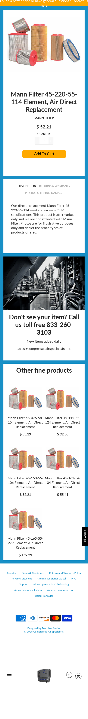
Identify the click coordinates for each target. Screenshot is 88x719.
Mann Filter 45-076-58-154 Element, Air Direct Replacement (25, 422)
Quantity (44, 133)
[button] (44, 154)
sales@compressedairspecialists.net (44, 348)
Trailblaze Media (51, 628)
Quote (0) (85, 536)
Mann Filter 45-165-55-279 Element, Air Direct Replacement (25, 542)
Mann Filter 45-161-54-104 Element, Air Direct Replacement (63, 482)
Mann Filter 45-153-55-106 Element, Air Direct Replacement (25, 482)
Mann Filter (44, 118)
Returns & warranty (54, 186)
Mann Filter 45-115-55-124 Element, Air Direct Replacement (63, 422)
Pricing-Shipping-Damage (44, 193)
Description (27, 186)
